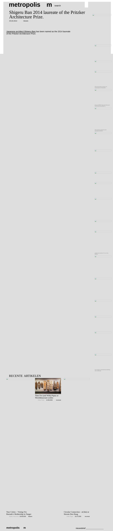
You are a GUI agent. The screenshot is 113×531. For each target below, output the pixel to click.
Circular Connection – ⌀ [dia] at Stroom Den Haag (76, 513)
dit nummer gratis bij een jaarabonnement (101, 130)
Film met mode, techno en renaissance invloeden (101, 87)
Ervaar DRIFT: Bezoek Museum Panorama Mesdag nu (102, 105)
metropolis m (30, 4)
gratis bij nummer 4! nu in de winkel (101, 253)
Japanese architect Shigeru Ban (21, 31)
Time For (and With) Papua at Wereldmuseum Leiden (46, 396)
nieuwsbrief (80, 528)
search (57, 5)
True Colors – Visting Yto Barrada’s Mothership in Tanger (18, 513)
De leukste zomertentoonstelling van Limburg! (102, 370)
